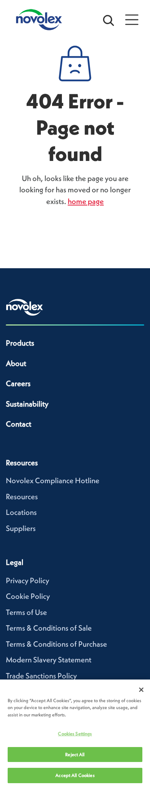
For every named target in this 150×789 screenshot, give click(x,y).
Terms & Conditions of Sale (49, 628)
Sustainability (27, 404)
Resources (22, 496)
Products (20, 343)
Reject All (74, 754)
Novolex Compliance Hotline (52, 480)
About (16, 363)
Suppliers (21, 528)
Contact (18, 424)
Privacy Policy (27, 580)
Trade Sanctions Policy (41, 676)
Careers (18, 383)
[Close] (141, 690)
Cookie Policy (28, 596)
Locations (21, 512)
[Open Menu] (131, 19)
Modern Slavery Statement (48, 660)
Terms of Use (26, 612)
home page (86, 201)
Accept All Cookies (74, 775)
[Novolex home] (24, 307)
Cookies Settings (75, 734)
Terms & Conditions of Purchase (56, 644)
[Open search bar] (108, 19)
